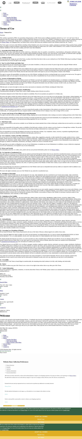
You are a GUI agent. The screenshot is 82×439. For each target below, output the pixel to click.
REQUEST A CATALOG (73, 4)
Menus (5, 16)
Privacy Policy (5, 42)
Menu (1, 290)
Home (4, 13)
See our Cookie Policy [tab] (11, 372)
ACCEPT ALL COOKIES (41, 416)
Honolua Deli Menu (11, 17)
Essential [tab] (8, 367)
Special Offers (6, 21)
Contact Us (6, 24)
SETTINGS (41, 422)
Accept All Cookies (7, 405)
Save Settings (14, 405)
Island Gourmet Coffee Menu (13, 20)
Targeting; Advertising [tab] (11, 370)
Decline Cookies (21, 405)
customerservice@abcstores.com (9, 106)
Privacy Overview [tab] (10, 365)
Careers (5, 23)
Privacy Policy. (55, 149)
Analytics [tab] (8, 369)
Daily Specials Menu (11, 19)
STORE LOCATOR (75, 1)
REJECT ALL (41, 419)
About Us (5, 14)
